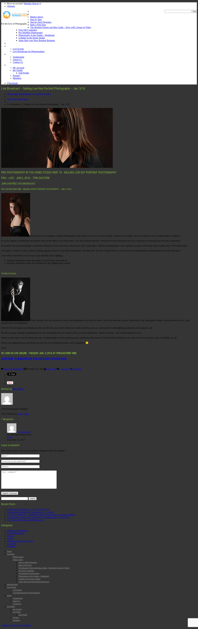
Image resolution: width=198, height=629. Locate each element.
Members (17, 78)
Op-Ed (10, 538)
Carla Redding (23, 432)
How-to (10, 536)
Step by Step (36, 19)
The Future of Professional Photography (25, 520)
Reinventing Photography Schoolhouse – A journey (30, 512)
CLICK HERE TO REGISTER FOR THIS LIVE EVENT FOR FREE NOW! (34, 358)
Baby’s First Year (38, 25)
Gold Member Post (15, 533)
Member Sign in (31, 3)
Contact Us (18, 62)
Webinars (11, 546)
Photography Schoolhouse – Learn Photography (29, 94)
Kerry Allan (51, 369)
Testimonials (18, 57)
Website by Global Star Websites (16, 625)
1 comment (64, 369)
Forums (16, 75)
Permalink (76, 369)
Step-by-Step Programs (40, 22)
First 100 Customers (28, 30)
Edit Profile (24, 73)
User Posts (12, 543)
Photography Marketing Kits (20, 541)
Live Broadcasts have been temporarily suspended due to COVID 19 (38, 517)
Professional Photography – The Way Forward (28, 509)
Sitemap (11, 6)
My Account (18, 67)
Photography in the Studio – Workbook (37, 35)
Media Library (36, 17)
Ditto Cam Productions (17, 99)
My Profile (11, 65)
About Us (17, 59)
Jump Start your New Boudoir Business (37, 40)
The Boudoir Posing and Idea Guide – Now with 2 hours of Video (60, 27)
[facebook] (12, 83)
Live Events (12, 46)
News (9, 54)
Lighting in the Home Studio (32, 38)
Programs (34, 14)
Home (33, 11)
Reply (9, 437)
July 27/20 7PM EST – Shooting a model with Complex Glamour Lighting (41, 514)
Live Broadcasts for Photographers (28, 51)
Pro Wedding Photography (31, 32)
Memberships (13, 43)
